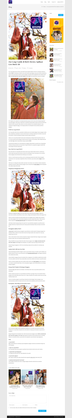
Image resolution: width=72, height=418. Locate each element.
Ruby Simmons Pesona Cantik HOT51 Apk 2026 (40, 386)
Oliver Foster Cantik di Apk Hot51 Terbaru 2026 (28, 386)
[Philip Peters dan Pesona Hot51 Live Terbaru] (51, 49)
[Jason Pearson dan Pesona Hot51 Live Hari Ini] (51, 55)
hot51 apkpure (37, 164)
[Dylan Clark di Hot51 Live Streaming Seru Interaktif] (51, 70)
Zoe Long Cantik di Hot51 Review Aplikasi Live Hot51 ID (55, 6)
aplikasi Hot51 (32, 357)
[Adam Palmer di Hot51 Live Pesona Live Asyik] (51, 60)
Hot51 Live (57, 416)
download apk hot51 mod (20, 220)
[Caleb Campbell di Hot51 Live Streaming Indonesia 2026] (51, 76)
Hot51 (19, 125)
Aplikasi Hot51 (11, 231)
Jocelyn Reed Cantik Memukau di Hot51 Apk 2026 (14, 386)
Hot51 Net (11, 68)
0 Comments (30, 68)
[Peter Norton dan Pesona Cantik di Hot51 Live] (51, 65)
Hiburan (24, 68)
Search (51, 13)
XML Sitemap (61, 416)
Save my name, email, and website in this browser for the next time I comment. (23, 407)
